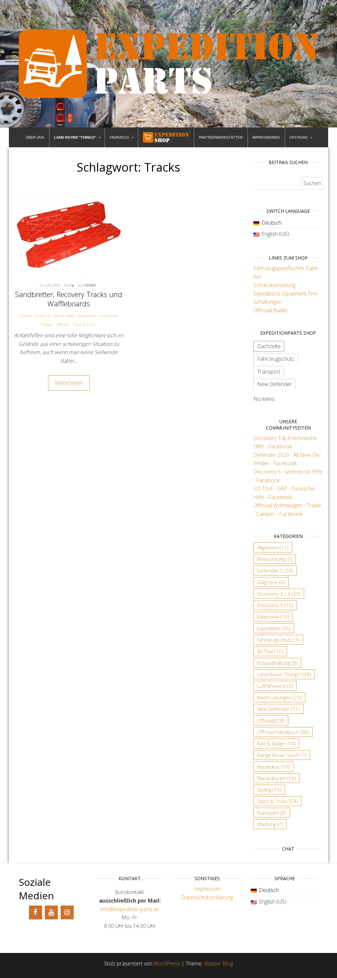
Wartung (270, 824)
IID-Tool (270, 651)
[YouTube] (51, 912)
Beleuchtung (274, 559)
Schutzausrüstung (274, 285)
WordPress (167, 963)
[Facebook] (35, 912)
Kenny (90, 285)
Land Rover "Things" (284, 674)
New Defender (278, 709)
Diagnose (271, 582)
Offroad (62, 324)
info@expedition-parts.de (129, 909)
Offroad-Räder (270, 310)
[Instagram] (67, 912)
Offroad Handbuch (34, 315)
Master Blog (218, 963)
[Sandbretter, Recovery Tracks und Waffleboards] (69, 234)
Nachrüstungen (279, 697)
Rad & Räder (64, 315)
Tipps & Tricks (84, 324)
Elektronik (273, 616)
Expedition (87, 315)
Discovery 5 (275, 605)
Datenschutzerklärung (207, 897)
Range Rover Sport (281, 755)
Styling (269, 789)
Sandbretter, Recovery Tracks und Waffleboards (68, 299)
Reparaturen (276, 778)
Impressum (207, 888)
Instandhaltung (277, 662)
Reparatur (273, 766)
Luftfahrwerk (275, 686)
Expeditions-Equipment (280, 293)
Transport (271, 812)
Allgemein (273, 547)
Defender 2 (275, 570)
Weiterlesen (69, 382)
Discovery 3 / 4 (278, 593)
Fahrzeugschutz (278, 639)
